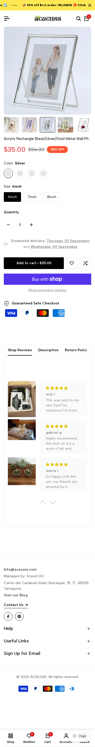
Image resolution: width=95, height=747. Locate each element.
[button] (72, 263)
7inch (32, 197)
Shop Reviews (20, 350)
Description (48, 350)
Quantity (11, 212)
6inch (12, 197)
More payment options (48, 290)
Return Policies (78, 350)
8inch (51, 197)
